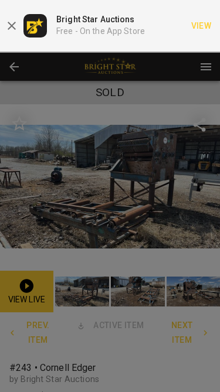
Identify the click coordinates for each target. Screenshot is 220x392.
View (201, 25)
